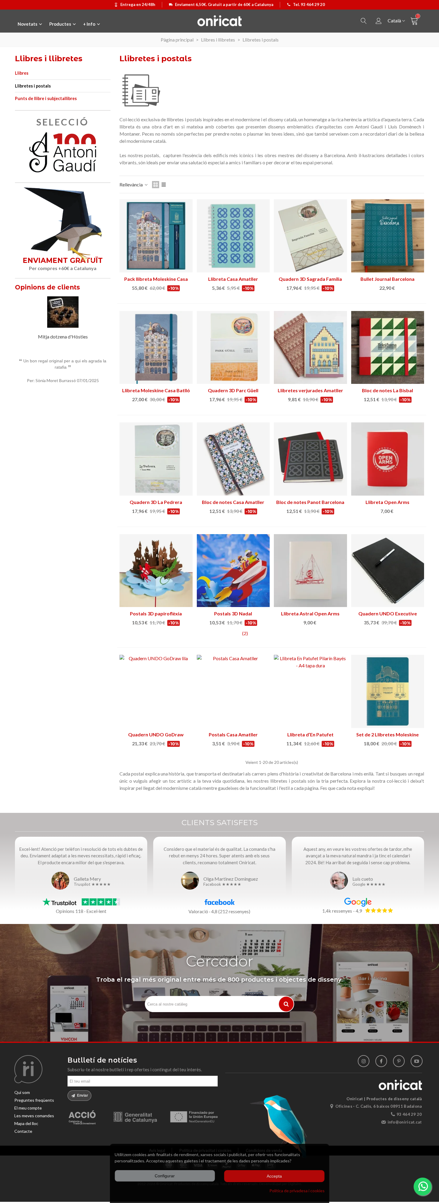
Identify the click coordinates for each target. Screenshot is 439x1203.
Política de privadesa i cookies (297, 1190)
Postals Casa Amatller (233, 734)
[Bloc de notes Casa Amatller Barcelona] (233, 459)
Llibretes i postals (33, 85)
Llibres (21, 73)
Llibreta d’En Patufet (310, 734)
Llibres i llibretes (48, 58)
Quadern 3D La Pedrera (156, 502)
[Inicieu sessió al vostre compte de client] (379, 21)
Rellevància (131, 184)
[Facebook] (381, 1061)
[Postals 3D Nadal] (233, 570)
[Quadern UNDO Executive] (387, 570)
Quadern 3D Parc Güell (233, 390)
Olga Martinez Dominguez (230, 879)
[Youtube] (416, 1061)
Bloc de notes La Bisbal (387, 390)
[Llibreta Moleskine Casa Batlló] (156, 347)
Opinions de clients (47, 287)
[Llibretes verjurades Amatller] (310, 347)
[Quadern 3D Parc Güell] (233, 347)
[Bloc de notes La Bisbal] (387, 347)
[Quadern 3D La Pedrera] (156, 459)
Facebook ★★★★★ (222, 884)
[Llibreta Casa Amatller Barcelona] (233, 235)
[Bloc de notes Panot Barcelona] (310, 459)
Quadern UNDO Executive (387, 613)
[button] (98, 288)
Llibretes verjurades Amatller (310, 390)
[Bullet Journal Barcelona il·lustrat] (387, 235)
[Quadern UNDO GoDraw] (156, 691)
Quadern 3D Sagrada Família (310, 279)
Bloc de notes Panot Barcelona (310, 502)
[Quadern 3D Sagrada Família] (310, 235)
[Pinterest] (399, 1061)
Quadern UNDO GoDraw (156, 734)
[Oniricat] (219, 20)
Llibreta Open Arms (387, 502)
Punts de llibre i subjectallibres (46, 98)
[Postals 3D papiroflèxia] (156, 570)
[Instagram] (363, 1061)
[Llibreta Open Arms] (387, 459)
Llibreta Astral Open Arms (310, 613)
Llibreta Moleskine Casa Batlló (156, 390)
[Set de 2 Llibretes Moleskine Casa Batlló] (387, 691)
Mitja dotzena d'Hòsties (63, 336)
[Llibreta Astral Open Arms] (310, 570)
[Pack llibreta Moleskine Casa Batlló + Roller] (156, 235)
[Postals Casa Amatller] (233, 691)
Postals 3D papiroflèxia (156, 613)
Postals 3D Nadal (233, 613)
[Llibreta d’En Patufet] (310, 691)
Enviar (82, 1095)
